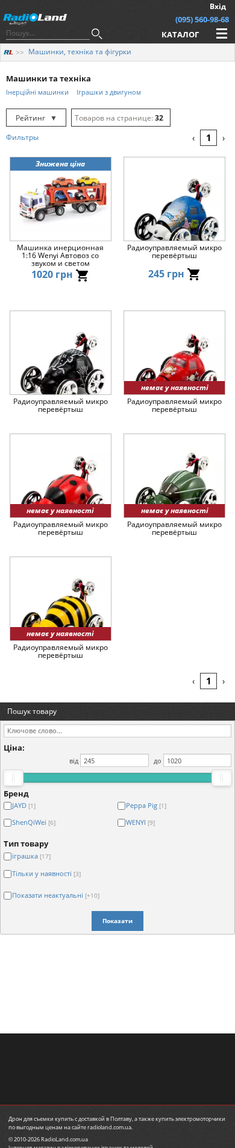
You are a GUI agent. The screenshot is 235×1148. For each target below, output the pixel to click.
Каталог (180, 34)
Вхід (218, 6)
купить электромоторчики (190, 1119)
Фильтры (22, 137)
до (157, 760)
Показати (117, 920)
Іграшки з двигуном (109, 91)
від (73, 760)
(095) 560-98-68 (202, 19)
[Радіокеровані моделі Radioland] (8, 51)
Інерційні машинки (37, 91)
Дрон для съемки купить (41, 1119)
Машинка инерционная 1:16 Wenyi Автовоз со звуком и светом (60, 256)
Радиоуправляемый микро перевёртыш (174, 252)
